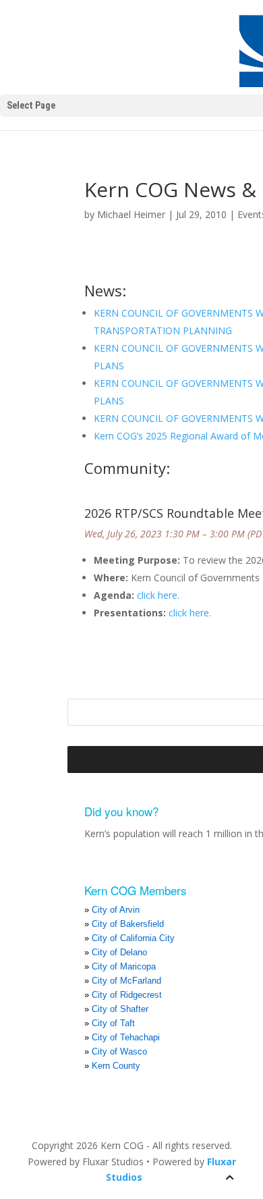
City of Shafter (120, 1009)
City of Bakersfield (128, 924)
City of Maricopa (124, 966)
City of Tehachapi (126, 1037)
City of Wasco (119, 1051)
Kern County (116, 1066)
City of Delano (119, 952)
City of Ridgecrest (127, 995)
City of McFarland (126, 981)
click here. (158, 595)
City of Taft (113, 1023)
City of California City (133, 938)
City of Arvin (116, 910)
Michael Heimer (131, 214)
